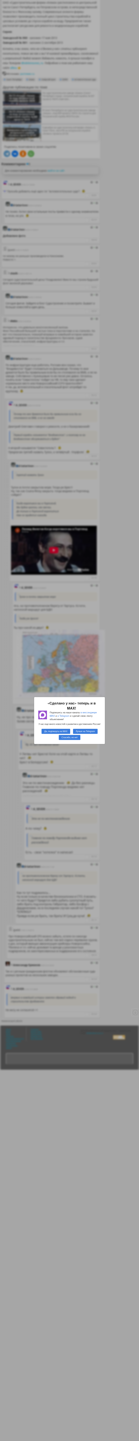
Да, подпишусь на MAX (55, 731)
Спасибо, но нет (69, 737)
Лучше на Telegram (85, 731)
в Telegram (63, 715)
